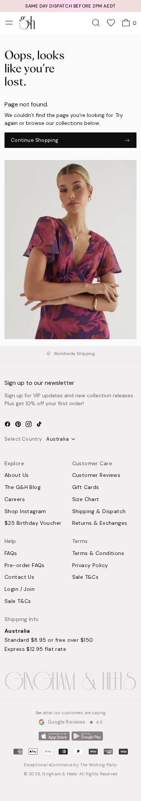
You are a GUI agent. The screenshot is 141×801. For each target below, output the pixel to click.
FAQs (11, 553)
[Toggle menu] (9, 22)
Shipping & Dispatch (99, 512)
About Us (17, 475)
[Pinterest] (18, 424)
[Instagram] (29, 424)
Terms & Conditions (98, 553)
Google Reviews (67, 722)
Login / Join (20, 589)
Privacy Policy (90, 566)
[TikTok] (39, 424)
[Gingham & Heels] (70, 681)
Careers (15, 500)
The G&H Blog (23, 487)
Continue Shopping (35, 140)
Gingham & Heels (59, 773)
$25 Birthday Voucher (33, 523)
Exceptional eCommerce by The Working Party (70, 764)
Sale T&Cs (18, 601)
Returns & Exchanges (99, 523)
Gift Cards (85, 487)
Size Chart (85, 500)
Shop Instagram (25, 512)
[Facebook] (8, 424)
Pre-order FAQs (25, 566)
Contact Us (19, 577)
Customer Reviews (96, 475)
